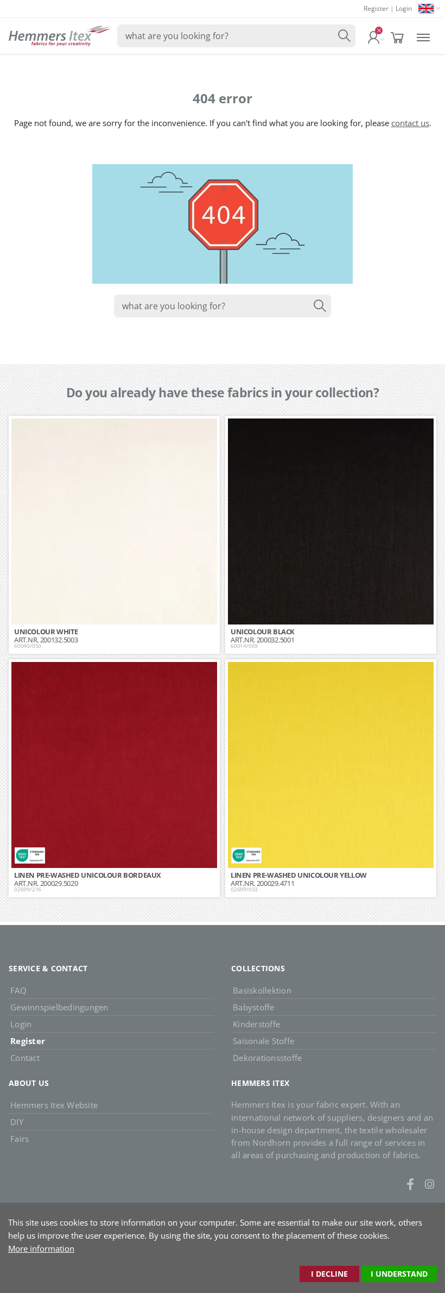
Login (404, 8)
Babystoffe (254, 1007)
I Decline (329, 1274)
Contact (25, 1057)
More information (41, 1248)
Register (376, 8)
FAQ (18, 990)
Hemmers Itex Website (54, 1105)
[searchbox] (236, 35)
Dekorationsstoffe (267, 1057)
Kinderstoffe (256, 1024)
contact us (410, 122)
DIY (16, 1121)
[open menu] (423, 36)
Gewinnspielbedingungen (59, 1007)
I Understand (399, 1274)
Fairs (19, 1138)
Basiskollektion (262, 990)
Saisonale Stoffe (263, 1040)
